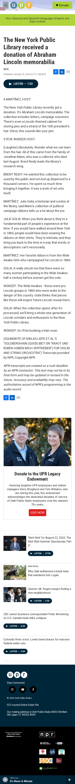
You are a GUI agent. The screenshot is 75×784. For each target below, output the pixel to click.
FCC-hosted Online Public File (23, 705)
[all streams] (70, 779)
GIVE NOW (37, 512)
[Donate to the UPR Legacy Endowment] (37, 442)
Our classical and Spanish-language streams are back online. (37, 20)
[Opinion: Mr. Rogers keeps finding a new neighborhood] (14, 594)
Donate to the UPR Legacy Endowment (37, 476)
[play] (5, 779)
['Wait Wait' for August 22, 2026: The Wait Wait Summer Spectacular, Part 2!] (14, 543)
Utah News (33, 566)
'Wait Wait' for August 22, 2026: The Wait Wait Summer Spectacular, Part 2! (49, 541)
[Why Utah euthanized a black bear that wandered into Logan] (14, 572)
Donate (64, 5)
